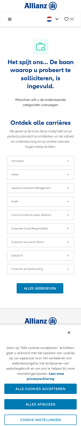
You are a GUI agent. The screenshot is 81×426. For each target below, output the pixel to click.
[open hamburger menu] (9, 19)
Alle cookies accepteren (40, 389)
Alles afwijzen (41, 404)
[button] (40, 288)
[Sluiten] (69, 332)
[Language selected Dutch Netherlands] (53, 19)
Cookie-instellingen (40, 420)
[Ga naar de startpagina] (40, 5)
